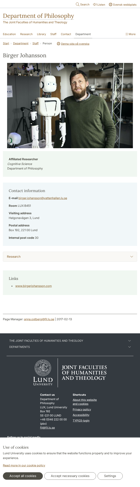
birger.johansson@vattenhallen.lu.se (42, 198)
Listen (101, 4)
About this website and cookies (85, 402)
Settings (110, 476)
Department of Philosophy (38, 15)
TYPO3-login (81, 420)
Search (85, 4)
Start (6, 43)
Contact (66, 34)
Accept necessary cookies (70, 476)
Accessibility (81, 415)
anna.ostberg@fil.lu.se (39, 319)
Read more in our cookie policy (24, 465)
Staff (53, 34)
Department (83, 34)
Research (26, 34)
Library (41, 34)
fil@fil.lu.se (47, 427)
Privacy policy (82, 409)
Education (9, 34)
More (132, 34)
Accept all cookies (22, 476)
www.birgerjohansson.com (33, 286)
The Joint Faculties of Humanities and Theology (35, 22)
